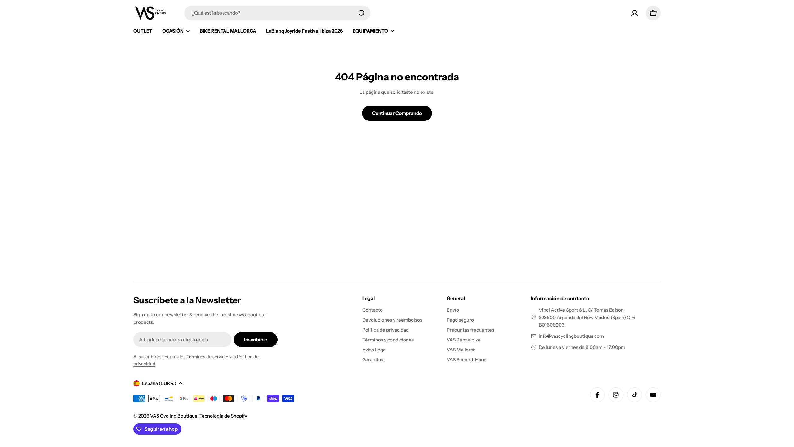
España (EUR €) (159, 383)
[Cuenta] (634, 13)
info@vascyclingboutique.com (571, 336)
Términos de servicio (207, 356)
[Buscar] (361, 13)
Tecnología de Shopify (223, 416)
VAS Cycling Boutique (173, 416)
